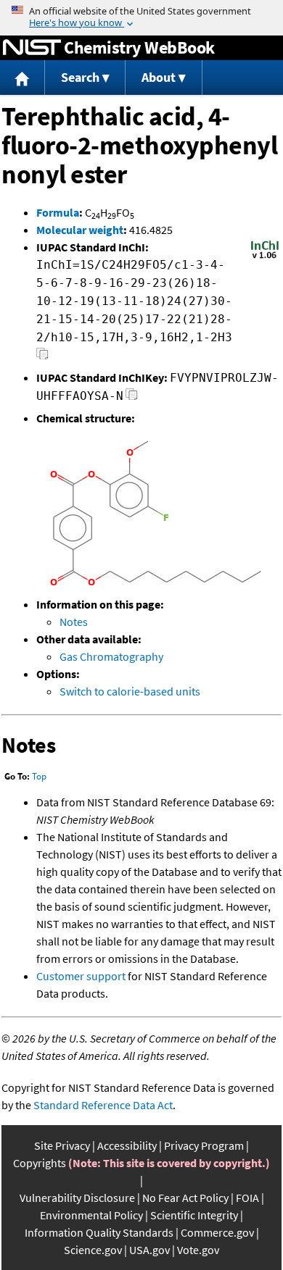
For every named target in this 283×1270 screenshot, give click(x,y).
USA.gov (149, 1249)
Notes (74, 621)
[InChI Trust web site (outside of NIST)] (265, 257)
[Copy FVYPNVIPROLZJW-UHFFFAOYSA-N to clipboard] (132, 398)
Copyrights (39, 1163)
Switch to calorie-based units (130, 691)
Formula (57, 212)
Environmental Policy (91, 1215)
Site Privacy (62, 1145)
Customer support (81, 976)
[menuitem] (22, 78)
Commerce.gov (217, 1232)
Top (39, 776)
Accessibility (127, 1145)
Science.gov (93, 1249)
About (159, 77)
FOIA (247, 1197)
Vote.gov (198, 1249)
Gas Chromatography (111, 656)
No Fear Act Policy (185, 1197)
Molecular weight (79, 229)
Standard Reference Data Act (103, 1105)
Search (80, 77)
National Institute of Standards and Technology (32, 47)
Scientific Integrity (194, 1215)
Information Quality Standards (99, 1232)
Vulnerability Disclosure (77, 1197)
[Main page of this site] (22, 78)
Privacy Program (204, 1145)
